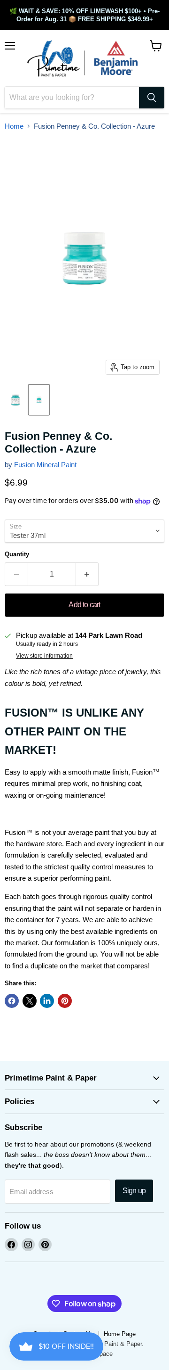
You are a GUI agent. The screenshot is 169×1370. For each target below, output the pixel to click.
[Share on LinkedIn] (47, 1001)
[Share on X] (30, 1001)
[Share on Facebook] (12, 1001)
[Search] (151, 97)
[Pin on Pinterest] (65, 1001)
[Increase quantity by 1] (87, 574)
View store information (44, 655)
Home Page (120, 1333)
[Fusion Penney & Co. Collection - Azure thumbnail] (15, 400)
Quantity (17, 554)
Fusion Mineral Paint (45, 465)
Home (14, 126)
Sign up (134, 1191)
